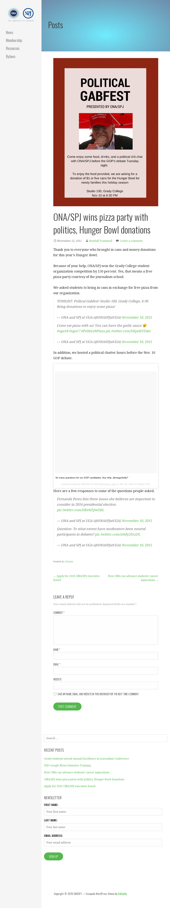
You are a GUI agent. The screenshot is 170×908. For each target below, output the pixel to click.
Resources (13, 48)
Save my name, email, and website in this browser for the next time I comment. (98, 694)
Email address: (53, 836)
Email (56, 664)
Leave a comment (131, 240)
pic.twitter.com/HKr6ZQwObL (80, 510)
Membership (14, 40)
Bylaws (10, 56)
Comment (58, 613)
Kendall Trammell (100, 240)
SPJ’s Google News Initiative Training (67, 765)
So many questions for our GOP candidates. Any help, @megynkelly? (91, 477)
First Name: (51, 805)
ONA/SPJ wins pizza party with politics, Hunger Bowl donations (84, 779)
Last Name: (51, 820)
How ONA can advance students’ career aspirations (76, 772)
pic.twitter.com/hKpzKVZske (128, 331)
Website (57, 679)
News (9, 32)
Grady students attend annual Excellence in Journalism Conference (86, 758)
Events (69, 561)
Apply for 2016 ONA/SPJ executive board (69, 786)
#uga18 (62, 331)
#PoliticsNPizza (93, 331)
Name (56, 650)
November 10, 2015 (137, 317)
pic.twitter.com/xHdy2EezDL (117, 534)
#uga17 (74, 331)
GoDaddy (122, 894)
